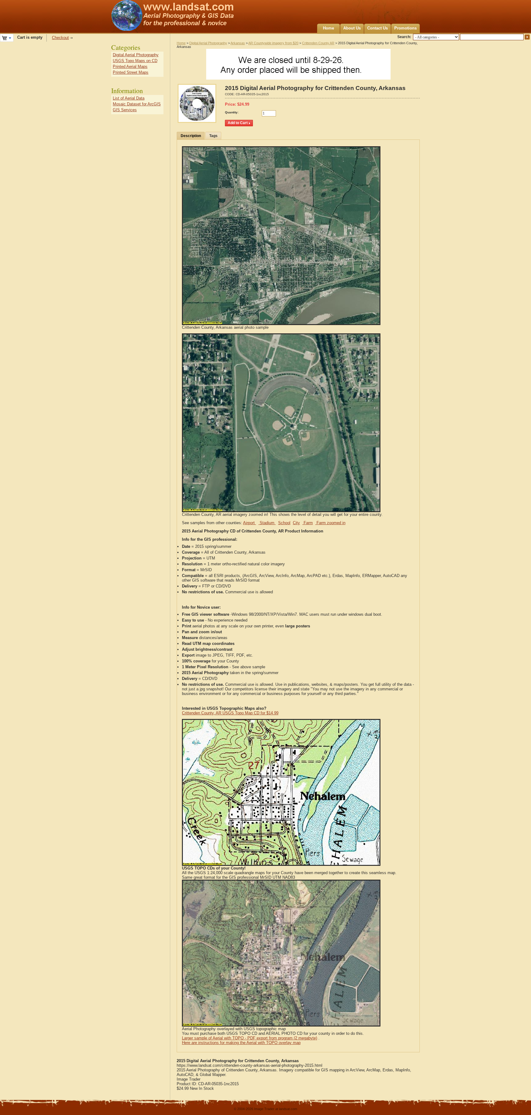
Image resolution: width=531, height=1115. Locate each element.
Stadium (267, 522)
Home (328, 28)
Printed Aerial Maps (130, 66)
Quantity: (231, 112)
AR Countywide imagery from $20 (273, 43)
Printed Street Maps (130, 72)
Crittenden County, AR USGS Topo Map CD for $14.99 (230, 713)
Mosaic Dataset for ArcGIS (137, 104)
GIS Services (125, 110)
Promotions (405, 28)
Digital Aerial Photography (208, 43)
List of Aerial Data (128, 98)
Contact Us (377, 28)
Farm (307, 522)
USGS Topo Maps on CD (135, 60)
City (296, 522)
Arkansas (237, 43)
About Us (352, 28)
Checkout (60, 37)
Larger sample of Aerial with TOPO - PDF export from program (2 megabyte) (249, 1038)
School (284, 522)
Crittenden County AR (318, 43)
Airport (249, 522)
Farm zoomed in (330, 522)
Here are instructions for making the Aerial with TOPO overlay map (241, 1042)
